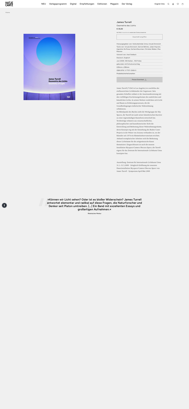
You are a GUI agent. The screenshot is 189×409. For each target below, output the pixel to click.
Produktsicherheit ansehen (126, 73)
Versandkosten (125, 32)
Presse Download (138, 79)
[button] (4, 205)
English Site (160, 4)
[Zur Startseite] (11, 4)
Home (7, 12)
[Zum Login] (173, 4)
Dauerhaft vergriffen (140, 37)
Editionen (102, 4)
